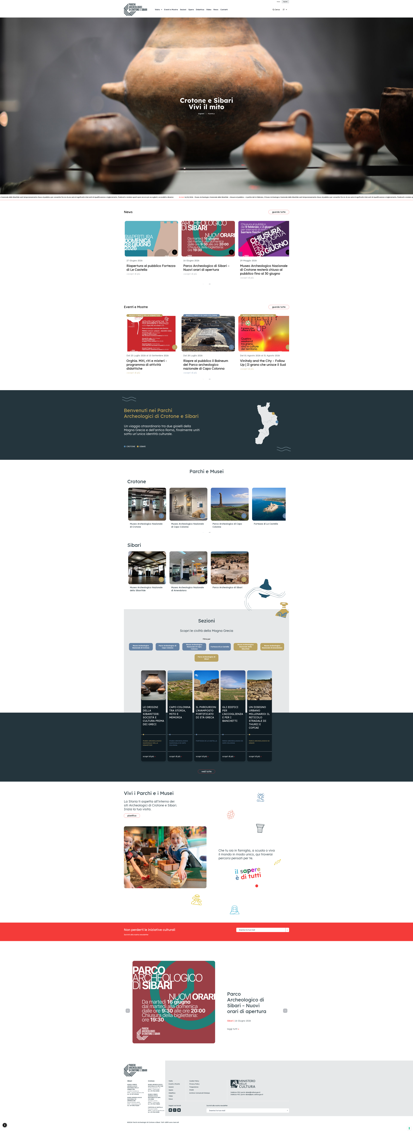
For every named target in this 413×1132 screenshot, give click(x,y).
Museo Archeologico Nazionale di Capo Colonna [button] (194, 647)
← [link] (203, 283)
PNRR (191, 1090)
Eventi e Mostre (174, 1084)
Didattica (172, 1093)
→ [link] (209, 283)
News (171, 1099)
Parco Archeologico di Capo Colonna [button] (167, 647)
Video (171, 1096)
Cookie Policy (194, 1081)
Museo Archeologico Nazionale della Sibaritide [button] (245, 647)
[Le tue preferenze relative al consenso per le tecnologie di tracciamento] (409, 1128)
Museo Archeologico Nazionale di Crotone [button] (140, 647)
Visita (171, 1081)
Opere (171, 1090)
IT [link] (284, 9)
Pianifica (211, 114)
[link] (171, 9)
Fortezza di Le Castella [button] (220, 647)
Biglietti (201, 114)
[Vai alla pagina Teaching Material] (257, 885)
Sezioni (171, 1087)
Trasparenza (193, 1087)
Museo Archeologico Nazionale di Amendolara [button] (272, 647)
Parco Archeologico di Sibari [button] (206, 658)
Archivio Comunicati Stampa (199, 1093)
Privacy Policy (194, 1084)
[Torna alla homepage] (137, 9)
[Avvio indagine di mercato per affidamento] (165, 1002)
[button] (161, 515)
